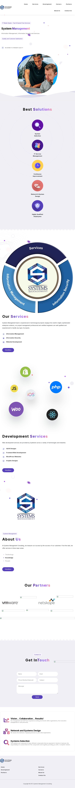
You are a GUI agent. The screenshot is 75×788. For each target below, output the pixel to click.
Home (26, 4)
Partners (69, 4)
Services (35, 4)
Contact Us (68, 10)
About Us (57, 10)
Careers (58, 4)
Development (47, 4)
